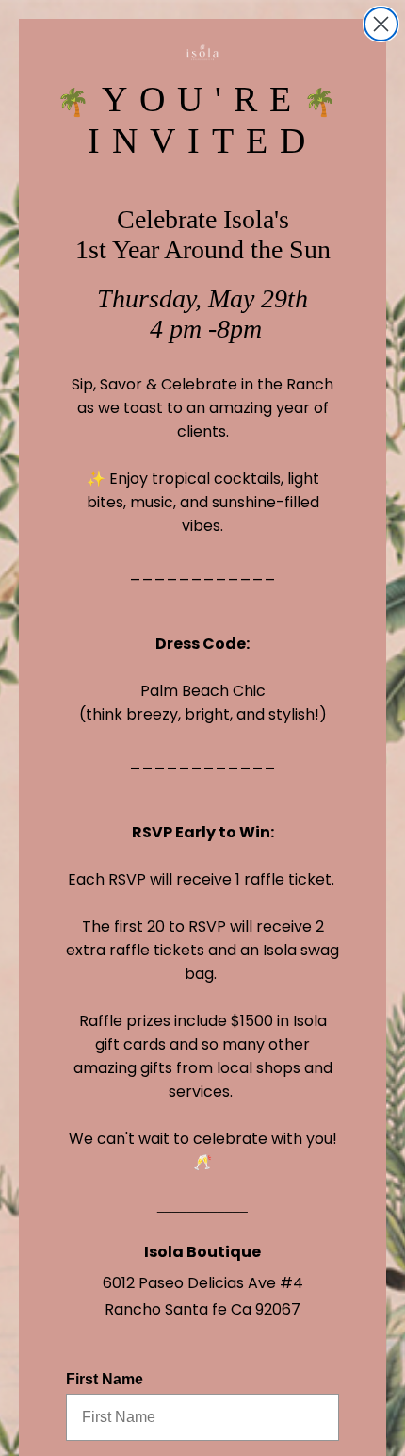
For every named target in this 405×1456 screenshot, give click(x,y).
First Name (104, 1379)
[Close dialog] (380, 24)
